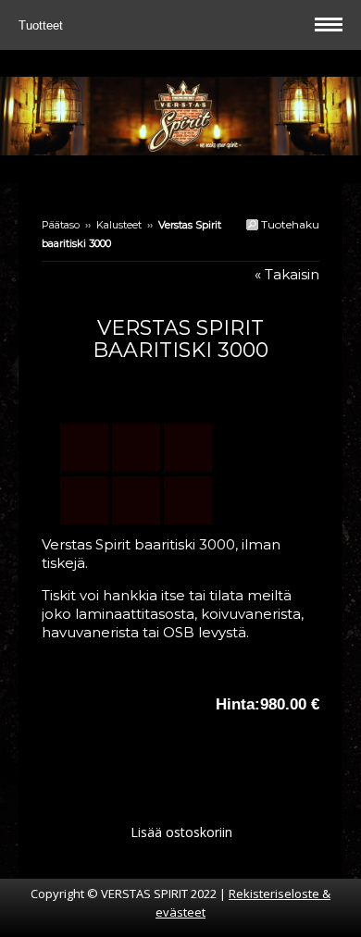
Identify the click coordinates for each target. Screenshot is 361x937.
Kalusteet (119, 224)
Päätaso (61, 224)
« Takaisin (287, 274)
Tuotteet (43, 25)
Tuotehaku (288, 224)
